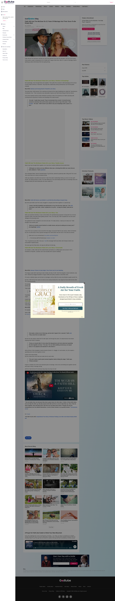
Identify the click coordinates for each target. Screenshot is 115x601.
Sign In (4, 20)
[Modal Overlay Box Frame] (57, 300)
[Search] (75, 2)
